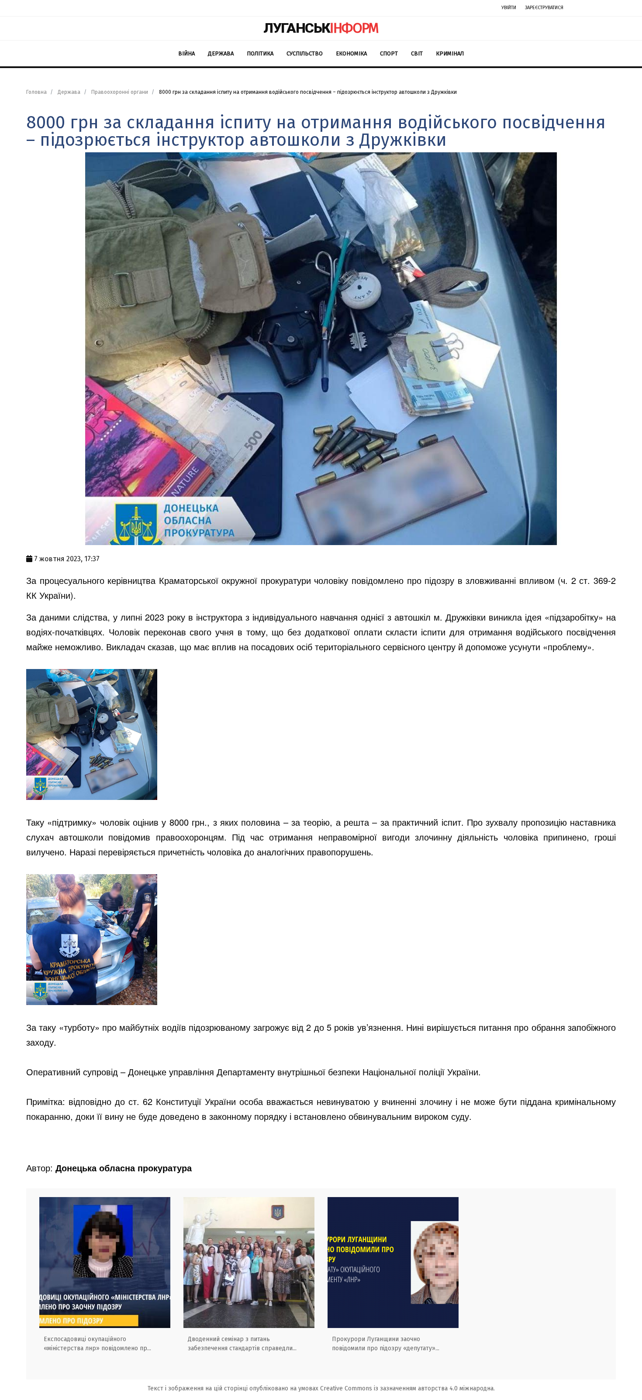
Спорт (389, 53)
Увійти (508, 7)
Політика (260, 53)
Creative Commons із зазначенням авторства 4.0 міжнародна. (407, 1388)
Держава (221, 53)
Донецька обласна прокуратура (123, 1167)
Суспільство (304, 53)
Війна (186, 53)
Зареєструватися (544, 7)
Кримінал (450, 53)
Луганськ (321, 28)
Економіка (351, 53)
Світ (417, 53)
